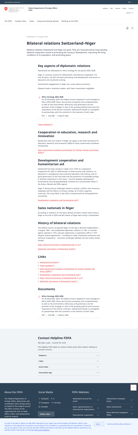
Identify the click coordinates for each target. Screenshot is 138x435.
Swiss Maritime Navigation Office (117, 413)
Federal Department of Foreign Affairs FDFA (43, 9)
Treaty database (44, 124)
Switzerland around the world (82, 399)
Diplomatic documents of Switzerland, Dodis (56, 249)
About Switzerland (114, 407)
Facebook (45, 398)
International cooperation (83, 415)
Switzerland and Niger (49, 262)
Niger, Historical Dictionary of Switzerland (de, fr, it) (58, 245)
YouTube (57, 403)
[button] (8, 21)
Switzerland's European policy (116, 399)
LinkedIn (44, 407)
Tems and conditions (42, 430)
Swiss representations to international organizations (84, 408)
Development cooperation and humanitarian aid (57, 200)
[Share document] (132, 28)
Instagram (45, 403)
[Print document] (127, 28)
